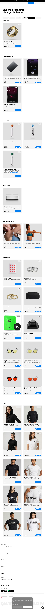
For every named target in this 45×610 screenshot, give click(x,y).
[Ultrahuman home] (4, 3)
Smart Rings (3, 544)
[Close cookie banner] (32, 599)
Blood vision (18, 17)
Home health (24, 17)
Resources (3, 559)
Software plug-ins (12, 17)
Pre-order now (31, 3)
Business (3, 566)
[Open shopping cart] (38, 3)
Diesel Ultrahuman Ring (5, 551)
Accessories (38, 17)
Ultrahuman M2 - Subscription (30, 242)
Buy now (18, 247)
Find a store (11, 597)
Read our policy (15, 604)
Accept (27, 607)
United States (4, 597)
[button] (40, 3)
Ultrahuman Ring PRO (8, 41)
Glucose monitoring (31, 17)
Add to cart (18, 46)
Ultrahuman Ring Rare (5, 553)
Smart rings (5, 17)
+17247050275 (4, 581)
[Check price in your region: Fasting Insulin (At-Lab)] (12, 131)
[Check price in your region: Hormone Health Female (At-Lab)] (33, 131)
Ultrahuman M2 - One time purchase (11, 242)
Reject (17, 607)
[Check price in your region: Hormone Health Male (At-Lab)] (12, 159)
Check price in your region (13, 172)
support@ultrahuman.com (6, 579)
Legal (2, 570)
